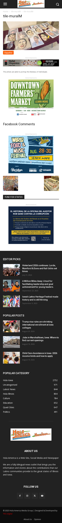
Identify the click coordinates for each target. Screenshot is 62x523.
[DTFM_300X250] (31, 116)
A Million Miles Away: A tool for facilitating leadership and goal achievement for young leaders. (38, 284)
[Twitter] (35, 496)
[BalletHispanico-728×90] (31, 65)
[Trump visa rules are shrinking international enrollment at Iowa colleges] (11, 326)
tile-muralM (16, 11)
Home (5, 11)
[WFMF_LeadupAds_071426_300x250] (31, 172)
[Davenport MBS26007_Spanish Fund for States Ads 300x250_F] (31, 243)
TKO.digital (7, 513)
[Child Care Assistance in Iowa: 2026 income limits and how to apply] (11, 358)
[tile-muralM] (31, 49)
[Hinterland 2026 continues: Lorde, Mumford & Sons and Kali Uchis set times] (11, 270)
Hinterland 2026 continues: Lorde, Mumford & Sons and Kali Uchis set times (39, 268)
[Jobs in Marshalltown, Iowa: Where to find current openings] (11, 342)
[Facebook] (20, 496)
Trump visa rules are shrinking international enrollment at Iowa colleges (37, 325)
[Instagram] (27, 496)
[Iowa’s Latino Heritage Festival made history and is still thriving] (11, 301)
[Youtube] (42, 496)
